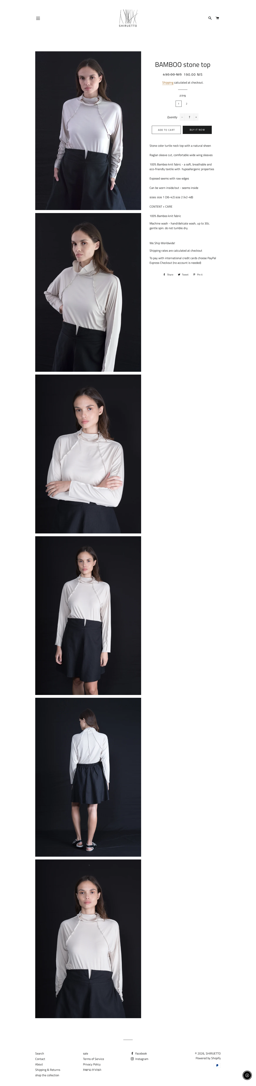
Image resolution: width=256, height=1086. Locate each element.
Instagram (141, 1059)
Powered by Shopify (208, 1058)
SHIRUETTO (213, 1053)
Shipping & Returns (47, 1069)
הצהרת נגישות (92, 1069)
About (39, 1064)
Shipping (167, 82)
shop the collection (47, 1075)
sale (85, 1053)
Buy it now (197, 130)
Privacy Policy (92, 1064)
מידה (183, 95)
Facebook (141, 1053)
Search (39, 1053)
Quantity (172, 117)
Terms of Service (93, 1059)
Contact (40, 1059)
